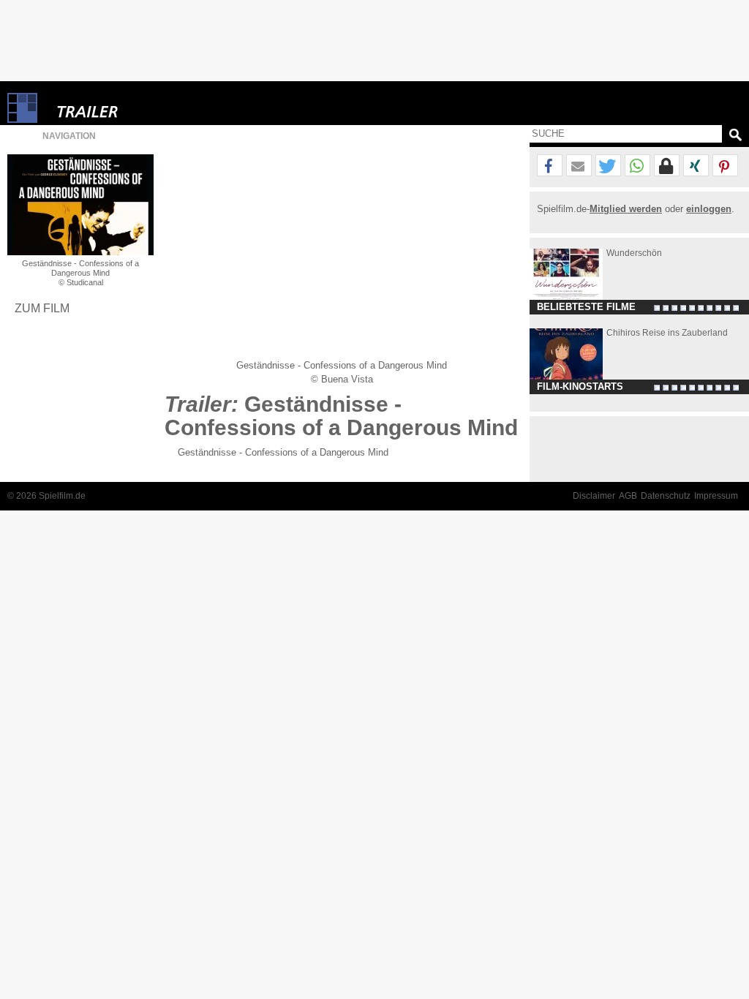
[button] (550, 166)
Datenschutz (665, 496)
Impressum (716, 496)
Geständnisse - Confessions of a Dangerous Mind (283, 452)
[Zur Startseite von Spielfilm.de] (22, 119)
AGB (628, 496)
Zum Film (42, 307)
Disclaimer (594, 496)
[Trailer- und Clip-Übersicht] (131, 107)
